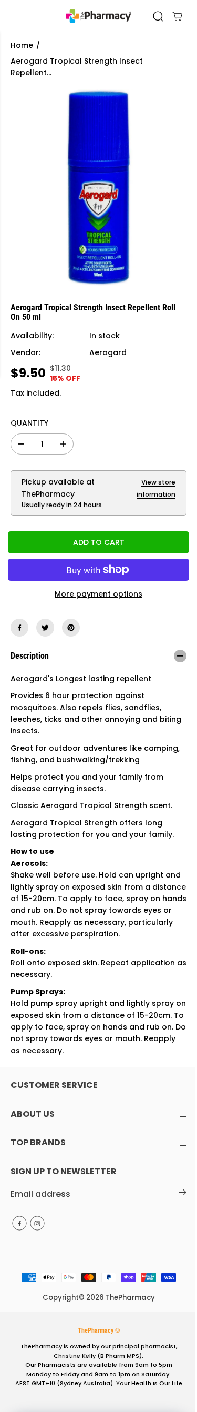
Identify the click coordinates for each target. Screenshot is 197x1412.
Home (22, 45)
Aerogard (108, 352)
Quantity (29, 423)
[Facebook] (19, 628)
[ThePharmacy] (98, 16)
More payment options (98, 594)
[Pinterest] (71, 628)
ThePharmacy (130, 1298)
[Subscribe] (182, 1194)
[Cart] (177, 16)
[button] (17, 16)
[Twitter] (45, 628)
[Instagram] (37, 1223)
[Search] (158, 16)
